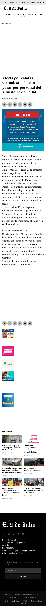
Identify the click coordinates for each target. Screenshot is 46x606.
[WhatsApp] (15, 104)
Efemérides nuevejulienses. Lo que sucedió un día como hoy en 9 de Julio (33, 448)
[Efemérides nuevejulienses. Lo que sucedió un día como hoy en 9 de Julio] (34, 439)
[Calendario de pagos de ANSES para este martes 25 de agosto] (12, 439)
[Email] (20, 104)
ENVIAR (23, 576)
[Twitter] (9, 104)
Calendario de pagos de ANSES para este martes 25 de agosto (12, 447)
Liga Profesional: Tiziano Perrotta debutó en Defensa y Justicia (10, 491)
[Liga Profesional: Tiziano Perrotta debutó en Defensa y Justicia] (12, 482)
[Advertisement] (23, 49)
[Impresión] (25, 104)
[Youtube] (23, 534)
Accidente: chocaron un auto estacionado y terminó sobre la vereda (12, 470)
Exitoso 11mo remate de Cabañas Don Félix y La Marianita (33, 490)
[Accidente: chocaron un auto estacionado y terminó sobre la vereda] (12, 462)
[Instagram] (9, 534)
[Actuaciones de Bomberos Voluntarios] (34, 462)
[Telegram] (30, 104)
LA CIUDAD (7, 23)
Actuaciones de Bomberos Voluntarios (33, 469)
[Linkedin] (14, 534)
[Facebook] (4, 104)
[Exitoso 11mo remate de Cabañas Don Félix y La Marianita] (34, 482)
